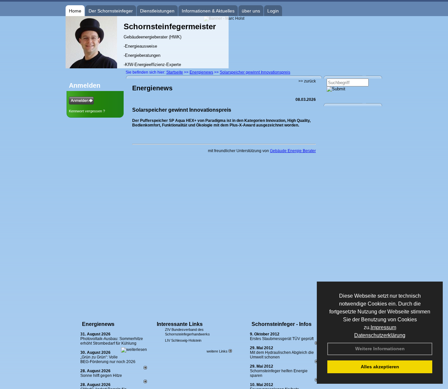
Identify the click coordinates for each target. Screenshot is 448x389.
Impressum (383, 327)
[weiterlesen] (134, 349)
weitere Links (218, 351)
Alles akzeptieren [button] (380, 366)
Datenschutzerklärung (379, 335)
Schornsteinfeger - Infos (282, 324)
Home (75, 10)
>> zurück (307, 81)
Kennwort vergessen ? (87, 111)
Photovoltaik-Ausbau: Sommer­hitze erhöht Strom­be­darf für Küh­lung (111, 341)
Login (273, 10)
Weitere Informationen (380, 348)
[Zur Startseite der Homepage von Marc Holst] (91, 67)
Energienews (98, 324)
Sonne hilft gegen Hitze (101, 375)
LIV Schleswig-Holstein (183, 340)
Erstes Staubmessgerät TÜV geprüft (282, 338)
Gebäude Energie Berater (293, 151)
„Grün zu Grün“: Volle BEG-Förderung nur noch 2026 (107, 359)
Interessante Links (180, 324)
